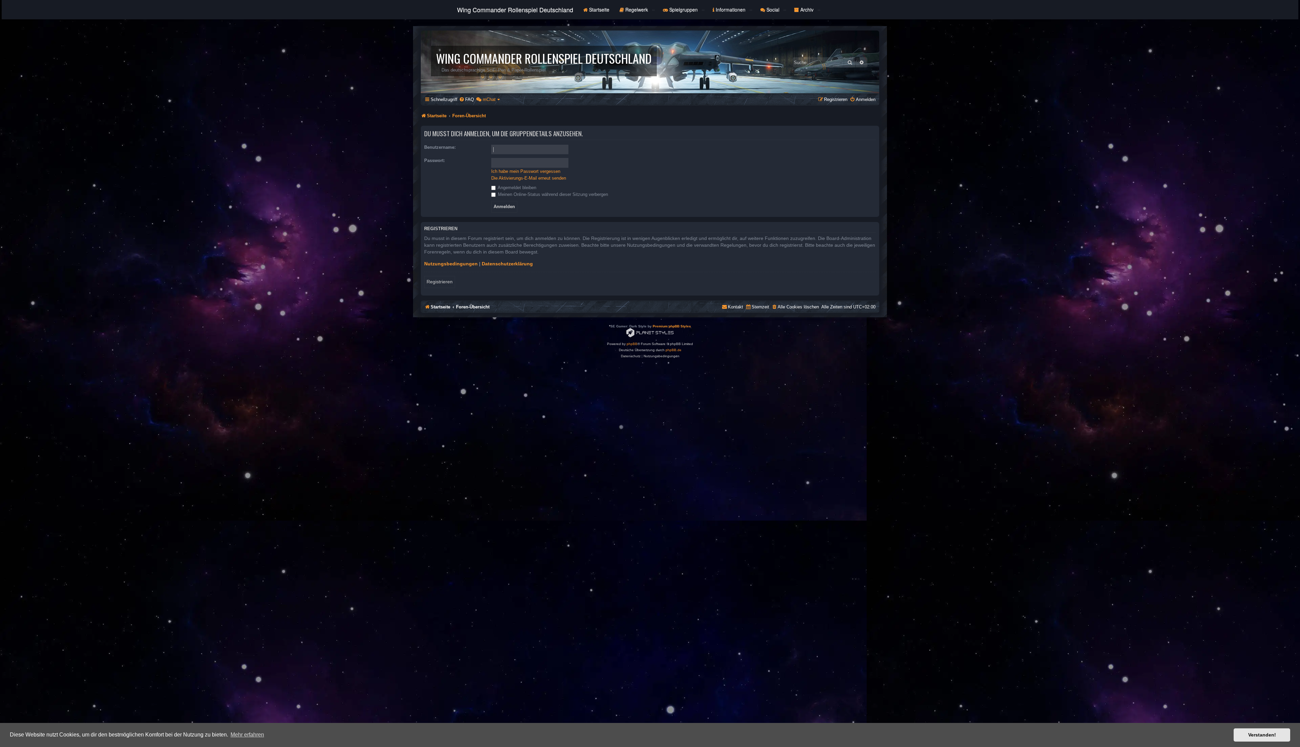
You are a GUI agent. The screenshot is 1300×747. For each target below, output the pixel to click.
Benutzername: (440, 147)
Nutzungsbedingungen (451, 263)
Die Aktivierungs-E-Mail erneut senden (528, 178)
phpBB (632, 344)
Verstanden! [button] (1262, 735)
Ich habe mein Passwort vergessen (525, 171)
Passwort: (434, 160)
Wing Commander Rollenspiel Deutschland (515, 9)
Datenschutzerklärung (507, 263)
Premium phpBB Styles (672, 326)
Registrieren (440, 281)
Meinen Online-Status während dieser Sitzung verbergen (552, 194)
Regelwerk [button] (636, 9)
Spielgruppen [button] (683, 9)
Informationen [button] (730, 9)
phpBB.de (673, 350)
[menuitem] (466, 99)
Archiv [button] (807, 9)
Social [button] (773, 9)
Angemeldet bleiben (516, 187)
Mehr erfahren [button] (247, 735)
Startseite (598, 9)
